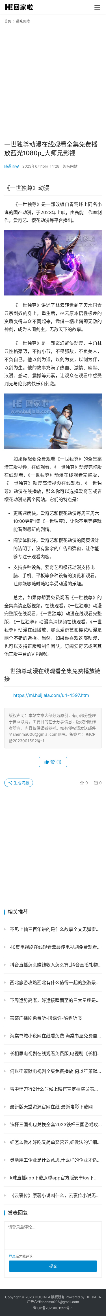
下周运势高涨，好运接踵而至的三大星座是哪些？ (55, 1000)
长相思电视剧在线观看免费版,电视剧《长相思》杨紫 (55, 1053)
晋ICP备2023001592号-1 (53, 1308)
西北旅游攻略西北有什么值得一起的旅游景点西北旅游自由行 (55, 982)
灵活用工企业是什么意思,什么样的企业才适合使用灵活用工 (55, 1160)
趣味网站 (70, 166)
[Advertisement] (53, 81)
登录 (12, 1256)
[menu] (97, 7)
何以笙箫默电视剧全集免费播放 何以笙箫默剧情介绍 (55, 1071)
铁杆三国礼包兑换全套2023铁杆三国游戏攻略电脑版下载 (55, 1124)
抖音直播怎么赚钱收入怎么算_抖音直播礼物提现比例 (55, 965)
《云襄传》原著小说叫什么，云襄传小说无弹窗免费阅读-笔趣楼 (55, 1195)
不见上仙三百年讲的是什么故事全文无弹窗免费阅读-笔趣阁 (55, 929)
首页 (7, 21)
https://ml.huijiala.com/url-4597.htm (51, 695)
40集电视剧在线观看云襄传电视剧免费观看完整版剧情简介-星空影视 (55, 947)
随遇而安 (11, 166)
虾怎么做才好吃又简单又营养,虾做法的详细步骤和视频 (55, 1142)
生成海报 (20, 782)
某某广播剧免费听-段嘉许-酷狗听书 (45, 1018)
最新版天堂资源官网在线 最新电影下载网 (50, 1107)
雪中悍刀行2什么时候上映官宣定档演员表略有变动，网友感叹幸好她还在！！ (55, 1089)
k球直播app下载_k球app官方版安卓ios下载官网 (55, 1178)
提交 (53, 1266)
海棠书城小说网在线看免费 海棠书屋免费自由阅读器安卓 (55, 1036)
